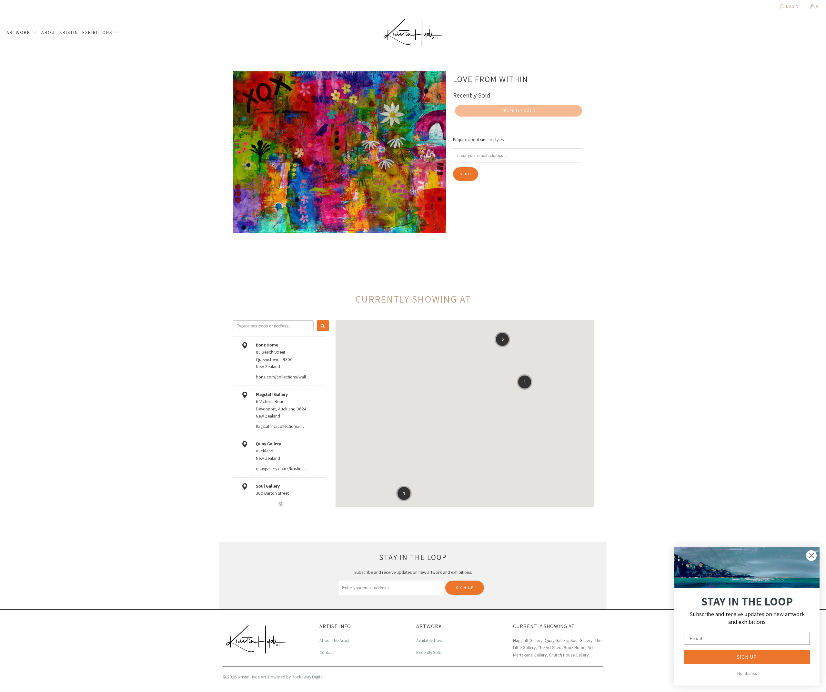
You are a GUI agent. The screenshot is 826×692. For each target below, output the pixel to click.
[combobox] (273, 325)
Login (792, 6)
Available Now (429, 640)
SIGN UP (747, 657)
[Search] (323, 325)
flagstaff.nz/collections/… (280, 426)
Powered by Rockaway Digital (296, 677)
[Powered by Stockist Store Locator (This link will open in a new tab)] (280, 504)
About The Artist (334, 640)
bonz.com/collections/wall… (283, 377)
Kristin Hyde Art (252, 677)
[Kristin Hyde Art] (413, 32)
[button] (21, 32)
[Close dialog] (811, 555)
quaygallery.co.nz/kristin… (281, 468)
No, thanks (747, 673)
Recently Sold (428, 652)
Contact (326, 652)
